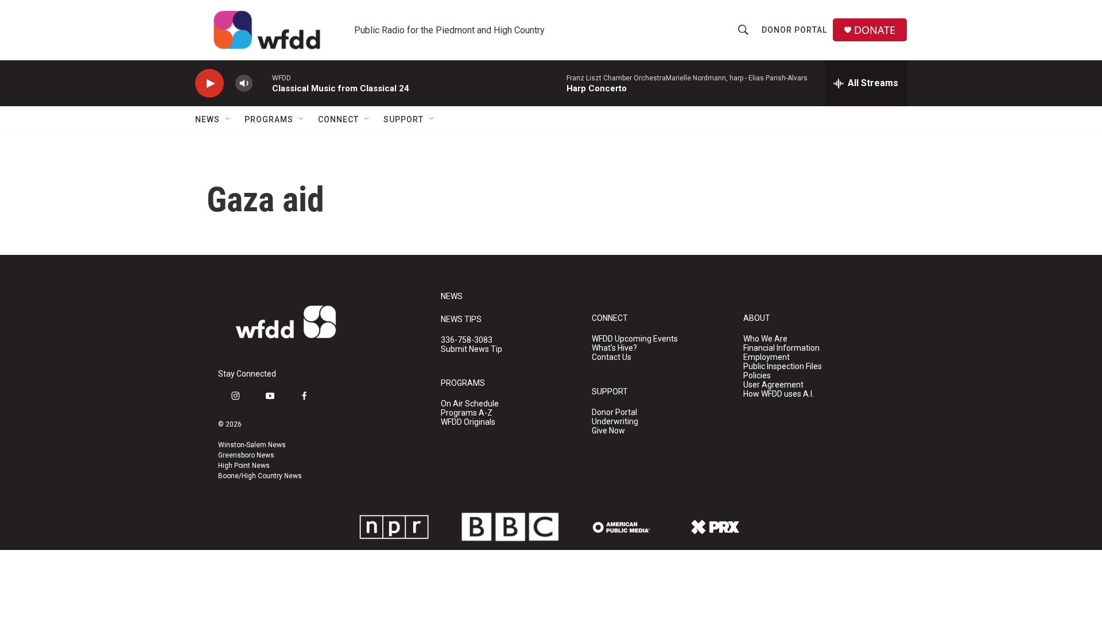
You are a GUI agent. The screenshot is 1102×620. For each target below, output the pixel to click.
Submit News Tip (471, 349)
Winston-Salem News (252, 445)
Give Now (608, 431)
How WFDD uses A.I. (778, 394)
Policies (757, 375)
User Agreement (773, 385)
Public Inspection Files (782, 366)
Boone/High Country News (260, 476)
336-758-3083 (466, 340)
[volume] (244, 83)
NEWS (452, 296)
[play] (209, 83)
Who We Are (765, 339)
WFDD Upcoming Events (635, 339)
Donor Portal (794, 29)
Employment (766, 357)
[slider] (262, 83)
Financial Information (781, 348)
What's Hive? (614, 348)
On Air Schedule (470, 404)
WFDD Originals (468, 422)
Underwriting (615, 421)
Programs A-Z (466, 413)
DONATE (874, 30)
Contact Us (611, 357)
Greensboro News (246, 455)
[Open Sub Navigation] (228, 119)
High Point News (244, 466)
